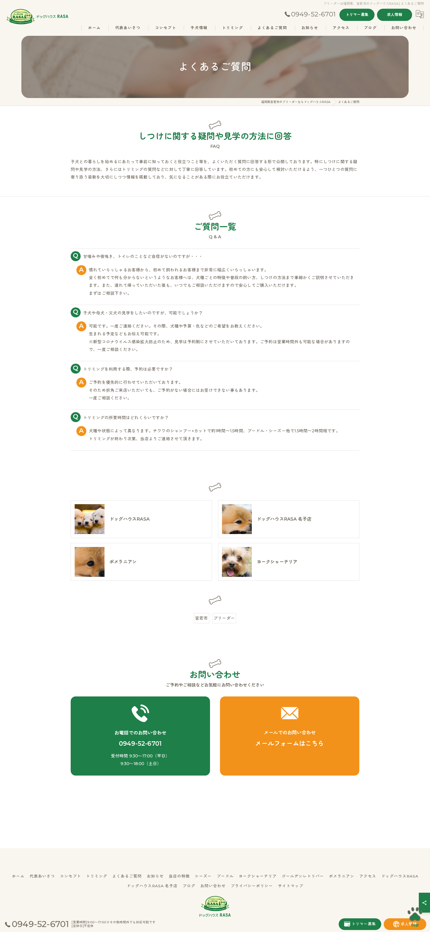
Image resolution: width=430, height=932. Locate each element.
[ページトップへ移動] (415, 917)
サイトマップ (290, 885)
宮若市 (201, 618)
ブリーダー (224, 618)
